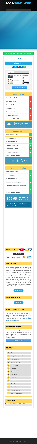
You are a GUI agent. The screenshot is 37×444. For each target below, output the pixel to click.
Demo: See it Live (19, 87)
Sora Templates (23, 441)
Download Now (18, 290)
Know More (23, 185)
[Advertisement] (18, 30)
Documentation (18, 302)
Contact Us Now (18, 340)
